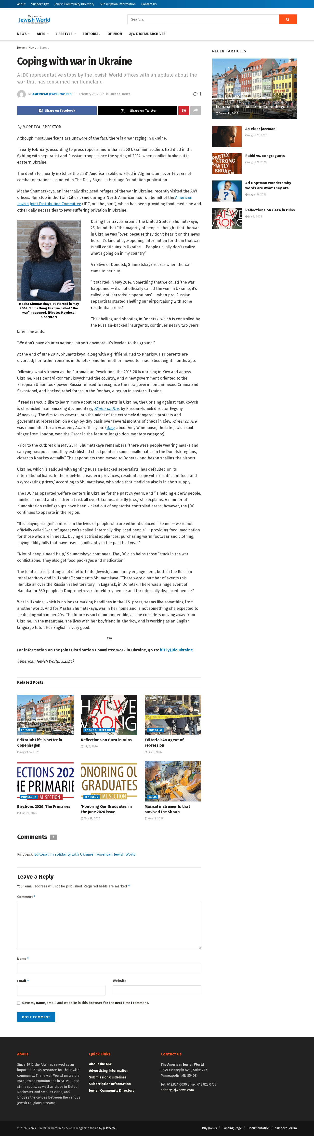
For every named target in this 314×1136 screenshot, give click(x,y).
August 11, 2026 (257, 135)
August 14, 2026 (29, 752)
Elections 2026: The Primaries (43, 806)
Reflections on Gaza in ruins (106, 740)
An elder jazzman (260, 129)
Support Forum (286, 1128)
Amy (110, 427)
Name (23, 958)
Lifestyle (64, 34)
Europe (44, 47)
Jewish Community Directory (74, 4)
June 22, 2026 (28, 813)
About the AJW (100, 1064)
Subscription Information (118, 4)
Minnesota (28, 797)
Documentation (259, 1128)
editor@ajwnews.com (177, 1090)
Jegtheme (109, 1128)
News (22, 34)
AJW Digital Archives (147, 34)
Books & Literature (99, 730)
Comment (26, 896)
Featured (91, 797)
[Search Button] (288, 19)
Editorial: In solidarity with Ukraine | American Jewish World (85, 854)
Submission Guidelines (108, 1077)
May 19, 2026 (91, 818)
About (21, 4)
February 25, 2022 (91, 94)
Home (21, 47)
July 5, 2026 (90, 746)
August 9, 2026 (257, 162)
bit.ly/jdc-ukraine (176, 650)
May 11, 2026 (155, 818)
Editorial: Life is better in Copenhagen (252, 106)
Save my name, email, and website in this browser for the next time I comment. (85, 1003)
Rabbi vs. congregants (265, 156)
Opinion (114, 34)
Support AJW (40, 4)
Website (119, 981)
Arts (41, 34)
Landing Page (232, 1128)
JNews (31, 1128)
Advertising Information (108, 1071)
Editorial (91, 34)
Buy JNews (209, 1128)
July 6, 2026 (154, 752)
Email (23, 981)
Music (153, 797)
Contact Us (149, 4)
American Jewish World (52, 94)
